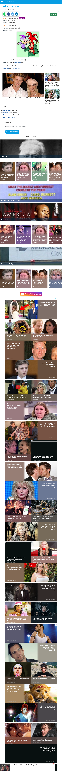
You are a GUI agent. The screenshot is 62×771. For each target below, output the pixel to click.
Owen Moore (6, 110)
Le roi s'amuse (16, 68)
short (27, 66)
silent (24, 66)
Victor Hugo (17, 62)
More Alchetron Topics (8, 118)
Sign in (53, 14)
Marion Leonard (6, 115)
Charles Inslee (6, 112)
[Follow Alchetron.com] (31, 296)
